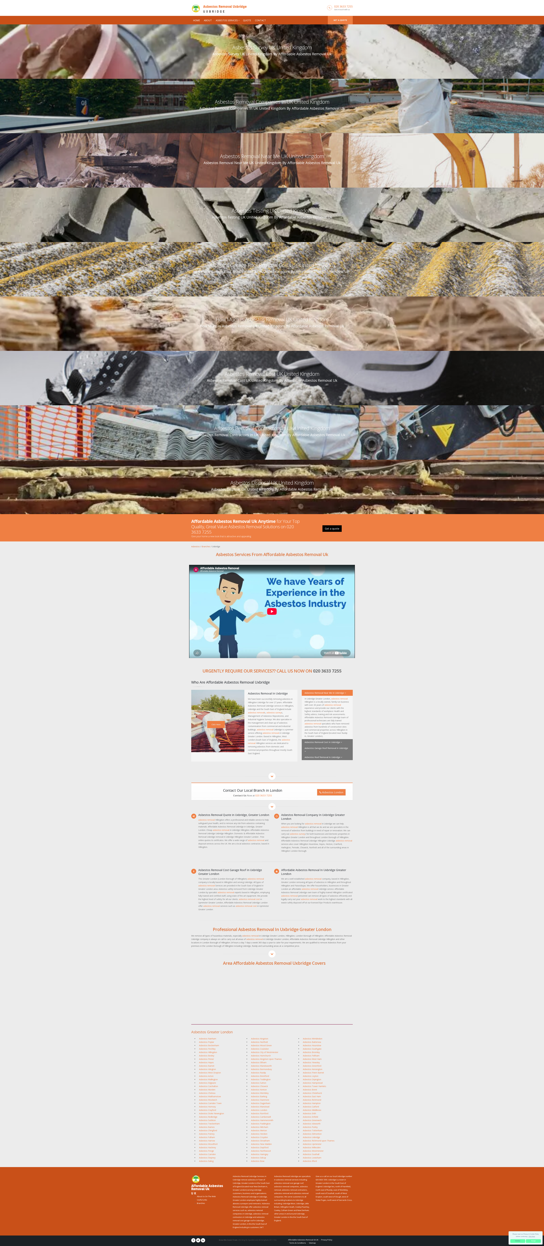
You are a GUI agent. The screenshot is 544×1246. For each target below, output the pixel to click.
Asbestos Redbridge (208, 1116)
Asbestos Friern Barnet (313, 1072)
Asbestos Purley (310, 1127)
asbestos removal (256, 712)
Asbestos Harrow (207, 1140)
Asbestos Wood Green (261, 1045)
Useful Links (202, 1200)
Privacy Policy (326, 1240)
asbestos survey (273, 712)
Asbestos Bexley (206, 1055)
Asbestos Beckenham (209, 1045)
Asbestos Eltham (258, 1062)
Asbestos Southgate (312, 1048)
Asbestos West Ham (312, 1059)
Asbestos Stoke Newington (211, 1113)
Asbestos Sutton (258, 1082)
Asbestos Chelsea (207, 1093)
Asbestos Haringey (259, 1154)
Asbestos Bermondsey (261, 1069)
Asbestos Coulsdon (260, 1048)
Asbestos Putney (206, 1133)
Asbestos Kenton (259, 1089)
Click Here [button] (532, 1236)
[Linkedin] (203, 1240)
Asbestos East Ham (312, 1096)
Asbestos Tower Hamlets (314, 1086)
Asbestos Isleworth (311, 1123)
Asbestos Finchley (207, 1048)
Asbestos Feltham (311, 1055)
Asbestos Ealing (206, 1161)
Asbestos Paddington (261, 1123)
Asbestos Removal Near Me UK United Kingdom (272, 156)
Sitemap (312, 1243)
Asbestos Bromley (311, 1052)
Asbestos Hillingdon (208, 1052)
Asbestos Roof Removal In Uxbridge (323, 757)
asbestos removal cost (249, 899)
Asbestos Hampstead (313, 1082)
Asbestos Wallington (208, 1079)
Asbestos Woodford (208, 1144)
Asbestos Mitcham (259, 1127)
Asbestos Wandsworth (261, 1065)
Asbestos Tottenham (312, 1130)
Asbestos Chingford (208, 1130)
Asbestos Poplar (206, 1042)
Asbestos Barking (259, 1096)
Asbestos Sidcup (258, 1157)
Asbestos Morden (207, 1089)
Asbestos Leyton (310, 1076)
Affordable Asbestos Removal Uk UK (303, 1240)
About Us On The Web (206, 1196)
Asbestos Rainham (207, 1038)
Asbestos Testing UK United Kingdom (272, 210)
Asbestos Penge (206, 1150)
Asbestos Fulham (207, 1137)
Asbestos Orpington (312, 1079)
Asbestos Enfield (310, 1116)
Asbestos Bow (257, 1161)
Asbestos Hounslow (312, 1045)
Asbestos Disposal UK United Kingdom (272, 482)
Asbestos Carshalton (208, 1086)
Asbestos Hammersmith (262, 1120)
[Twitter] (198, 1240)
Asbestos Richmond (312, 1099)
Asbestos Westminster (313, 1150)
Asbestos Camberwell (261, 1116)
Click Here (216, 724)
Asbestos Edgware (207, 1082)
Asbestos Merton (259, 1130)
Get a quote (340, 20)
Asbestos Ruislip (258, 1072)
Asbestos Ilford (310, 1161)
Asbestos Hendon (259, 1133)
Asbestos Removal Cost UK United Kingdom (272, 373)
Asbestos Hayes (206, 1062)
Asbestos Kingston (259, 1038)
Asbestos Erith (309, 1113)
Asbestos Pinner (206, 1059)
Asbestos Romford (259, 1113)
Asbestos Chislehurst (312, 1093)
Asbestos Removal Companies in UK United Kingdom (272, 101)
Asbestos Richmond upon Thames (318, 1140)
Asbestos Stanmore (260, 1099)
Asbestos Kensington (312, 1069)
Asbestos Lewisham (312, 1157)
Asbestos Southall (311, 1154)
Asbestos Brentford (260, 1076)
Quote (247, 20)
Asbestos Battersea (312, 1042)
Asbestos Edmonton (312, 1133)
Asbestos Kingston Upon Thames (266, 1059)
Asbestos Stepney (207, 1157)
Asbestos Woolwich (208, 1099)
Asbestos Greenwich (312, 1120)
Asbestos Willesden (312, 1147)
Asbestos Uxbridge (311, 1137)
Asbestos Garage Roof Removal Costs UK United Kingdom (272, 265)
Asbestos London (332, 792)
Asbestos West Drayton (210, 1072)
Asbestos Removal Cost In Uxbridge (323, 742)
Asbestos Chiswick (259, 1086)
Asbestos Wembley (260, 1093)
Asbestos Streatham (260, 1140)
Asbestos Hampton (312, 1103)
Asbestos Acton (206, 1076)
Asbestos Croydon (259, 1137)
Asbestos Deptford (259, 1147)
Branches (201, 1203)
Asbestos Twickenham (209, 1123)
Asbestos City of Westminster (264, 1052)
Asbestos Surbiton (207, 1120)
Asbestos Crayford (207, 1110)
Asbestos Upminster (312, 1144)
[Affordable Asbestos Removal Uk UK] (195, 1179)
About (208, 20)
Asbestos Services (227, 20)
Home (196, 20)
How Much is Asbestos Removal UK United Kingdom (272, 319)
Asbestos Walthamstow (210, 1096)
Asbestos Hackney (207, 1147)
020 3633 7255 (343, 6)
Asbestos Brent (310, 1089)
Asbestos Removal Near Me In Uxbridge (325, 692)
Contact (260, 20)
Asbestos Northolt (259, 1042)
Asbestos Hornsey (207, 1106)
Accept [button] (533, 1241)
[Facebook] (193, 1240)
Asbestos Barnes (207, 1127)
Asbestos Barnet (206, 1065)
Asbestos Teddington (261, 1079)
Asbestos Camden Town (210, 1103)
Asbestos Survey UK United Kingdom (272, 47)
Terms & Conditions (297, 1243)
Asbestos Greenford (312, 1065)
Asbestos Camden (207, 1154)
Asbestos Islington (207, 1069)
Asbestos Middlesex (312, 1110)
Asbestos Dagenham (260, 1103)
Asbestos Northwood (261, 1150)
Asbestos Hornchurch (261, 1055)
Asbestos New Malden (261, 1144)
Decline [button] (517, 1241)
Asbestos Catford (311, 1106)
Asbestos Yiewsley (311, 1062)
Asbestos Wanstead (260, 1106)
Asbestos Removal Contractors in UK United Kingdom (272, 428)
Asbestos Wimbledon (312, 1038)
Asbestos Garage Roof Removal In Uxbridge (326, 748)
